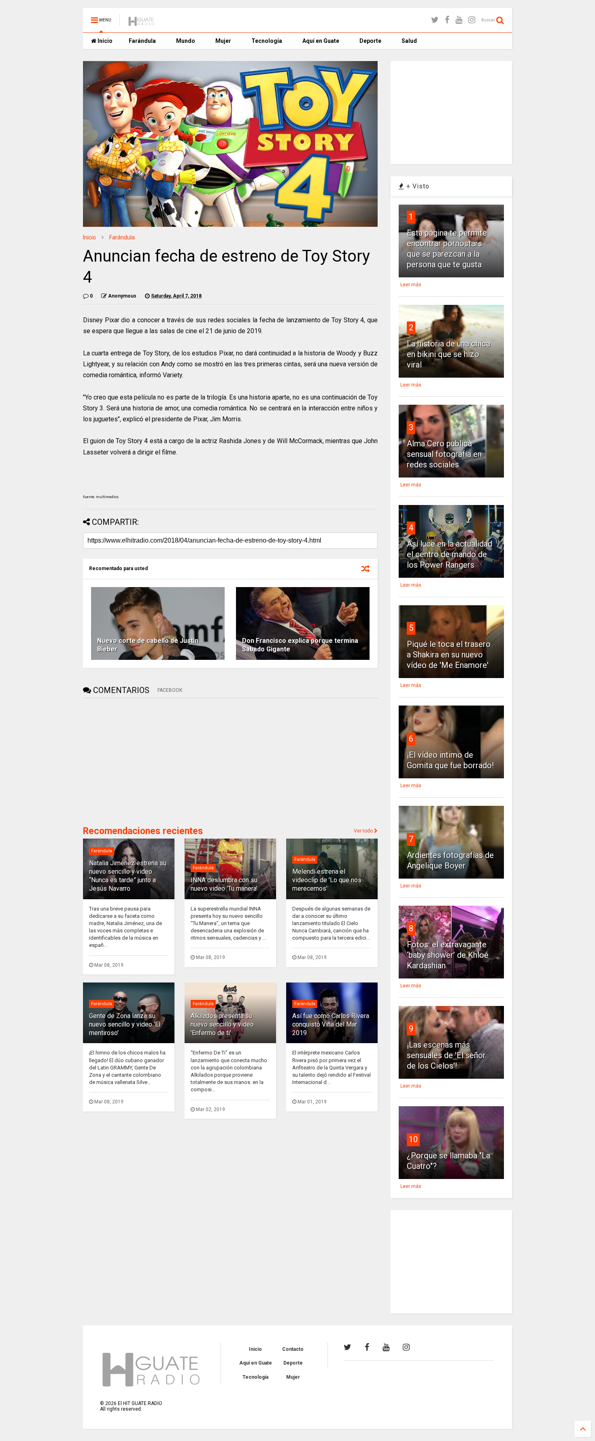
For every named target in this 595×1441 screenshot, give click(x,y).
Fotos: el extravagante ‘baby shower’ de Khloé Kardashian (448, 955)
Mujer (223, 41)
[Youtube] (458, 20)
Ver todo (364, 831)
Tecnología (266, 41)
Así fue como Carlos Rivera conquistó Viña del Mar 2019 (330, 1024)
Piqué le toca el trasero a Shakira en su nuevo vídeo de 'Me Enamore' (449, 654)
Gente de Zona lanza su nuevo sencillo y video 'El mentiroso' (124, 1024)
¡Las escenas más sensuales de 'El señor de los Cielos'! (446, 1055)
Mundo (185, 41)
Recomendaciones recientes (143, 831)
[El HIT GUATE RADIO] (141, 23)
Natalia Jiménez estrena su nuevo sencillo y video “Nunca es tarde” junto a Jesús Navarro (127, 875)
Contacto (293, 1349)
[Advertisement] (143, 760)
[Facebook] (447, 20)
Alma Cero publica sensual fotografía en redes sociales (444, 454)
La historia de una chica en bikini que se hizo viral (448, 354)
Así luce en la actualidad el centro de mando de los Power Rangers (449, 554)
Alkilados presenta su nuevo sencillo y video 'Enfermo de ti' (222, 1024)
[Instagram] (471, 20)
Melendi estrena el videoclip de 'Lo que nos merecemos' (326, 880)
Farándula (142, 41)
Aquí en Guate (320, 41)
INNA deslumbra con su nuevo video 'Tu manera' (224, 884)
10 (413, 1139)
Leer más (410, 284)
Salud (409, 41)
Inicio (104, 41)
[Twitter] (435, 20)
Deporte (370, 41)
